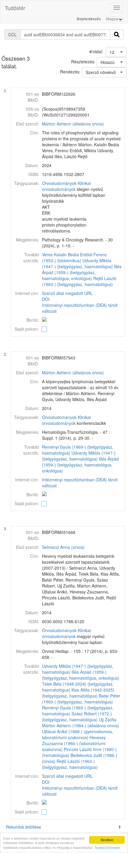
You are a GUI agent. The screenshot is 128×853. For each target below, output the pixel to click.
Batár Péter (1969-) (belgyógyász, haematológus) (81, 699)
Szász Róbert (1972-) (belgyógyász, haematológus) (77, 716)
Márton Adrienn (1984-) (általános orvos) (80, 725)
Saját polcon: (27, 329)
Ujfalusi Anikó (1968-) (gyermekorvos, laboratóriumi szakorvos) (77, 734)
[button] (116, 52)
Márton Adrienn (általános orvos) (73, 124)
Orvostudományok (59, 183)
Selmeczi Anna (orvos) (63, 547)
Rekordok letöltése (23, 827)
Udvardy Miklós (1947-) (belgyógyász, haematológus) (77, 263)
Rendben (107, 840)
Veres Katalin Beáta (60, 254)
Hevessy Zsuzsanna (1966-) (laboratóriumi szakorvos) (74, 743)
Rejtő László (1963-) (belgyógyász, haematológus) (79, 281)
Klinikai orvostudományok (66, 186)
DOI (45, 299)
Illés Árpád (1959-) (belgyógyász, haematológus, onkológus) (81, 272)
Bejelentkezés (89, 19)
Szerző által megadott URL (67, 293)
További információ (107, 847)
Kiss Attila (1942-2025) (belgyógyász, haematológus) (78, 693)
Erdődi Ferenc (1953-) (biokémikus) (74, 257)
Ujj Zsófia (107, 719)
